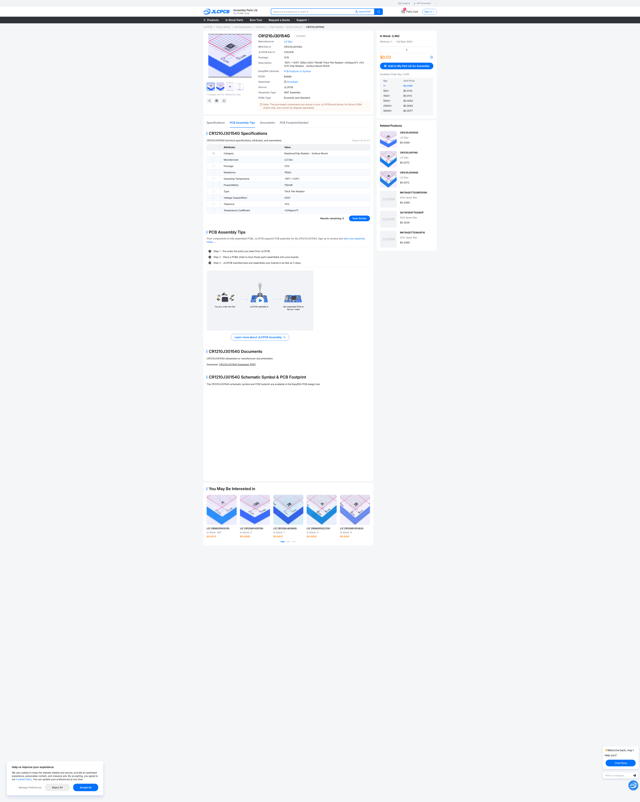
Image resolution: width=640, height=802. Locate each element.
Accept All (86, 787)
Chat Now (620, 763)
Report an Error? (361, 140)
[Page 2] (288, 541)
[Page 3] (294, 541)
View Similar (359, 218)
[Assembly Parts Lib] (216, 11)
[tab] (216, 122)
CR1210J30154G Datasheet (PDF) (237, 364)
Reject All (57, 787)
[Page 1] (283, 541)
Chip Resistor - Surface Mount (285, 26)
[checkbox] (213, 153)
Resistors (260, 26)
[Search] (378, 11)
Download (292, 81)
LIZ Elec (288, 41)
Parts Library (223, 26)
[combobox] (311, 12)
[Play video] (260, 300)
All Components (243, 26)
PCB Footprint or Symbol (297, 71)
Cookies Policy (24, 779)
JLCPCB (207, 26)
